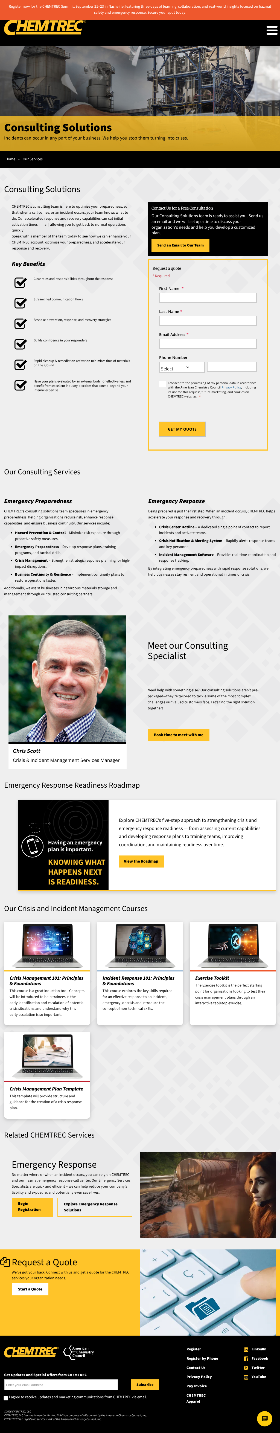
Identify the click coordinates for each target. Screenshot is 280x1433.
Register (193, 1349)
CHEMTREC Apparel (196, 1398)
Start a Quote (30, 1289)
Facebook (260, 1358)
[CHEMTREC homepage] (45, 34)
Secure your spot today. (166, 12)
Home (10, 159)
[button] (187, 367)
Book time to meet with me (178, 735)
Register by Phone (202, 1358)
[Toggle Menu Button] (272, 30)
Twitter (258, 1368)
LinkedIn (259, 1349)
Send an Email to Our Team (180, 245)
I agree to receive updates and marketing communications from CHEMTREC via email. (78, 1397)
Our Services (33, 159)
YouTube (259, 1377)
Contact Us (195, 1368)
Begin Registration (29, 1206)
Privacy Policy (231, 387)
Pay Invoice (196, 1386)
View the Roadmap (141, 861)
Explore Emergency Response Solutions (91, 1207)
